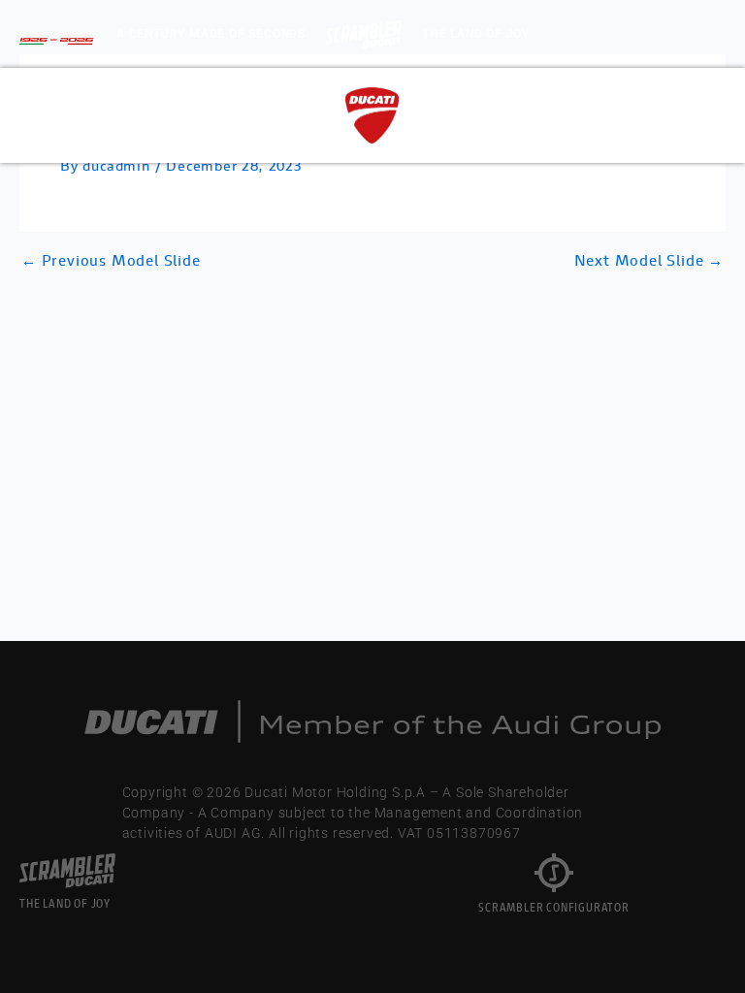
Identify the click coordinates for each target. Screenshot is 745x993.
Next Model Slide (649, 263)
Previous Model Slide (111, 263)
